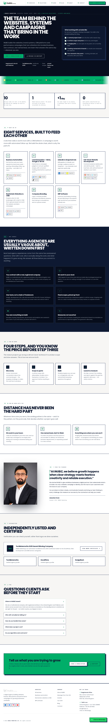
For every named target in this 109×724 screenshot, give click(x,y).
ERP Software (63, 194)
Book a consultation (97, 2)
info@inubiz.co (84, 708)
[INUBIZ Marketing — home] (10, 3)
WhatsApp (95, 663)
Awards (59, 698)
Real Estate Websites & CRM (15, 195)
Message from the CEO (64, 695)
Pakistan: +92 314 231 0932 (87, 706)
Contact (81, 3)
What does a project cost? (14, 627)
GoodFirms (45, 560)
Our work (59, 700)
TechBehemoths (12, 560)
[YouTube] (17, 705)
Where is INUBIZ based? (13, 601)
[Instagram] (13, 705)
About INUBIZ (61, 692)
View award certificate (90, 548)
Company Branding (39, 194)
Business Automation (14, 160)
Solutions (42, 3)
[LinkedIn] (5, 705)
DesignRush (79, 560)
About (70, 3)
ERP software (39, 700)
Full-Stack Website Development (91, 161)
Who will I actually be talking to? (15, 615)
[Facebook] (9, 705)
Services (31, 3)
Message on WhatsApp (35, 56)
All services (38, 692)
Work (53, 3)
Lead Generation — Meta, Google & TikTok (41, 161)
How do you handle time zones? (15, 621)
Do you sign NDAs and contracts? (16, 633)
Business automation (41, 695)
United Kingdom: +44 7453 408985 (90, 704)
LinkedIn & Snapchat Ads (67, 160)
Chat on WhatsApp (85, 710)
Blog (61, 3)
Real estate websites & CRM (43, 698)
